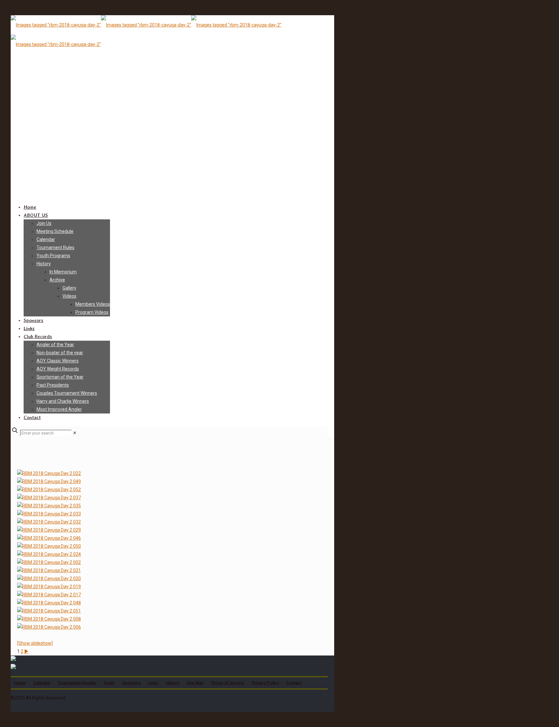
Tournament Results (77, 682)
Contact (293, 682)
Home (20, 682)
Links (153, 682)
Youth (109, 682)
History (172, 682)
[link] (75, 432)
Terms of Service (227, 682)
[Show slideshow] (35, 643)
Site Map (195, 682)
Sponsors (131, 682)
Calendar (41, 682)
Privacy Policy (265, 682)
